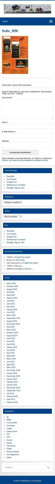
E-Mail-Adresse (9, 131)
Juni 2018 (11, 350)
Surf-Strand (11, 179)
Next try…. (19, 266)
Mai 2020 (10, 327)
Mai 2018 (10, 353)
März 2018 (11, 359)
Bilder (9, 420)
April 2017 (11, 364)
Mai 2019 (10, 341)
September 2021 (13, 318)
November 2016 (13, 370)
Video (9, 457)
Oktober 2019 (12, 333)
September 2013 (13, 390)
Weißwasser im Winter (16, 185)
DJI (8, 434)
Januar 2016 (12, 373)
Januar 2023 (12, 309)
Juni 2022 (11, 312)
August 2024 (12, 289)
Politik (9, 449)
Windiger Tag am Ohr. (16, 188)
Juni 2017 (11, 362)
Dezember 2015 (13, 376)
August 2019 (12, 335)
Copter (9, 428)
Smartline (37, 481)
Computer (11, 425)
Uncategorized (13, 454)
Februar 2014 (12, 382)
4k (8, 417)
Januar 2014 (12, 385)
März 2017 (11, 367)
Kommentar (7, 97)
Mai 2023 (10, 307)
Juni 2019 (11, 338)
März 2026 (11, 283)
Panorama (11, 446)
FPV (8, 437)
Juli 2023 (10, 301)
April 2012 (11, 399)
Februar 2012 (12, 402)
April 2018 (11, 356)
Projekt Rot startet (22, 257)
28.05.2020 (20, 260)
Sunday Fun (12, 182)
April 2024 (11, 295)
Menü (5, 21)
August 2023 (12, 298)
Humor (9, 440)
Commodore (12, 422)
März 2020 (11, 330)
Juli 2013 (10, 393)
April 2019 (11, 344)
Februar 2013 (12, 396)
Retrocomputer (13, 451)
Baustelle (10, 176)
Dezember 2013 (13, 388)
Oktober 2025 (12, 286)
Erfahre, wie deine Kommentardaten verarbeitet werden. (25, 160)
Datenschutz (12, 431)
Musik (9, 443)
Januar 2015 (12, 379)
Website (5, 141)
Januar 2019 (12, 347)
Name (5, 122)
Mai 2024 (10, 292)
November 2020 (13, 324)
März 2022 (11, 315)
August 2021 (12, 321)
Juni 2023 (11, 304)
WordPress (26, 481)
